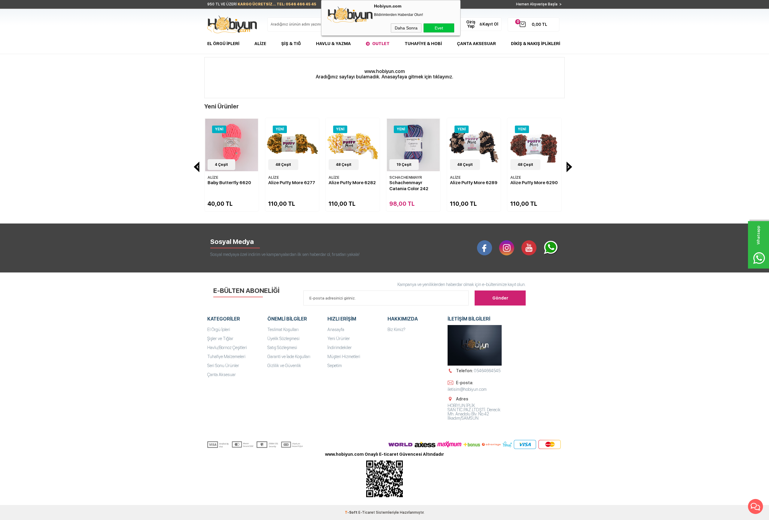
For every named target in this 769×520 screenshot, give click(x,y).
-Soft (351, 512)
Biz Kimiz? (397, 329)
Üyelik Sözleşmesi (283, 338)
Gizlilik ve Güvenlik (284, 365)
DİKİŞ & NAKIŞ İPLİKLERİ (535, 43)
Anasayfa (335, 329)
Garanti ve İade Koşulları (288, 356)
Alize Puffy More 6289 (413, 182)
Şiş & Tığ (291, 43)
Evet (439, 28)
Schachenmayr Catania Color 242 (348, 185)
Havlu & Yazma (333, 43)
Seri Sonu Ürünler (223, 365)
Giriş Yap (471, 24)
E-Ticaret (366, 512)
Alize (260, 43)
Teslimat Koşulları (283, 329)
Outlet (381, 43)
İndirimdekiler (339, 347)
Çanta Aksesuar (476, 43)
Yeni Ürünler (338, 338)
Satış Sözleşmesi (282, 347)
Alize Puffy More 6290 (473, 182)
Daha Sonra (406, 28)
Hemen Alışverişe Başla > (539, 4)
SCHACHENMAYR (345, 177)
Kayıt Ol (490, 24)
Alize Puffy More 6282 (291, 182)
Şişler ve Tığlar (220, 338)
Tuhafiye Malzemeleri (226, 356)
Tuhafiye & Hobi (423, 43)
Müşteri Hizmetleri (343, 356)
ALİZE (213, 177)
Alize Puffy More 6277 (231, 182)
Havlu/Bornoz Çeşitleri (227, 347)
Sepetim (334, 365)
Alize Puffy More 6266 (534, 182)
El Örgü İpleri (223, 43)
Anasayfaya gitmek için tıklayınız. (417, 77)
